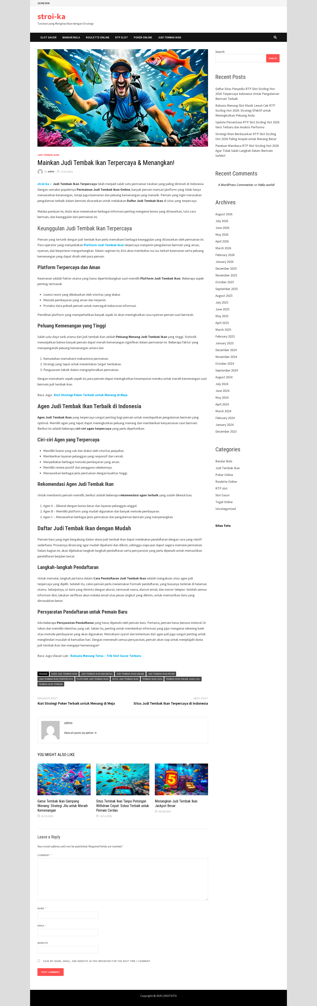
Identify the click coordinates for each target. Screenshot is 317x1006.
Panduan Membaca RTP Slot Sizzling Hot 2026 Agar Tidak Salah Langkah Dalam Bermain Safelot (247, 151)
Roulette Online (97, 37)
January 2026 (224, 262)
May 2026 (221, 234)
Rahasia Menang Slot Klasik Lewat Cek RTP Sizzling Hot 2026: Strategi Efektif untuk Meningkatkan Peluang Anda (245, 110)
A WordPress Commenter (235, 185)
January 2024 (224, 425)
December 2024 (226, 350)
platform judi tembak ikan (92, 679)
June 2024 (222, 391)
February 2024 (225, 418)
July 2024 (221, 384)
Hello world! (266, 185)
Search (220, 52)
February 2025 (225, 336)
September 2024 (226, 370)
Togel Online (224, 502)
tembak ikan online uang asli (183, 679)
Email (42, 925)
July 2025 (221, 302)
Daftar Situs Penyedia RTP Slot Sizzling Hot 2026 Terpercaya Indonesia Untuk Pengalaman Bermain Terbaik (247, 94)
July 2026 (221, 221)
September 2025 (226, 289)
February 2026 (225, 255)
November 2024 (226, 357)
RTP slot (121, 37)
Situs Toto (223, 525)
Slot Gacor (48, 37)
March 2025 (223, 329)
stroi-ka (51, 16)
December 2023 (226, 431)
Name (41, 908)
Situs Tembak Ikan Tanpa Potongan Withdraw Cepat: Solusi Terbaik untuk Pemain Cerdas (122, 806)
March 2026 (223, 248)
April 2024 (222, 404)
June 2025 (222, 309)
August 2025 (223, 295)
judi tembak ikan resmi (161, 673)
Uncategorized (225, 509)
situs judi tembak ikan (125, 679)
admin (51, 171)
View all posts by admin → (80, 733)
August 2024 (223, 377)
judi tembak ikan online (130, 673)
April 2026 (222, 241)
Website (42, 943)
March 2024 (223, 411)
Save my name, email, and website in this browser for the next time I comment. (97, 961)
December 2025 (226, 268)
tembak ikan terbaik (51, 684)
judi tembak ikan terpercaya (56, 679)
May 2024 (221, 397)
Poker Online (143, 37)
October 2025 (224, 282)
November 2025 (226, 275)
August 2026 (223, 214)
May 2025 (221, 316)
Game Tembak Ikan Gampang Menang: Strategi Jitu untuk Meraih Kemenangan (62, 806)
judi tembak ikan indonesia (97, 673)
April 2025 (222, 323)
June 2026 (222, 228)
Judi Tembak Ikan (169, 37)
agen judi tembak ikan (64, 673)
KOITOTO (170, 996)
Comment (44, 855)
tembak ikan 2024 (152, 679)
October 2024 (224, 363)
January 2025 (224, 343)
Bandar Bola (71, 37)
